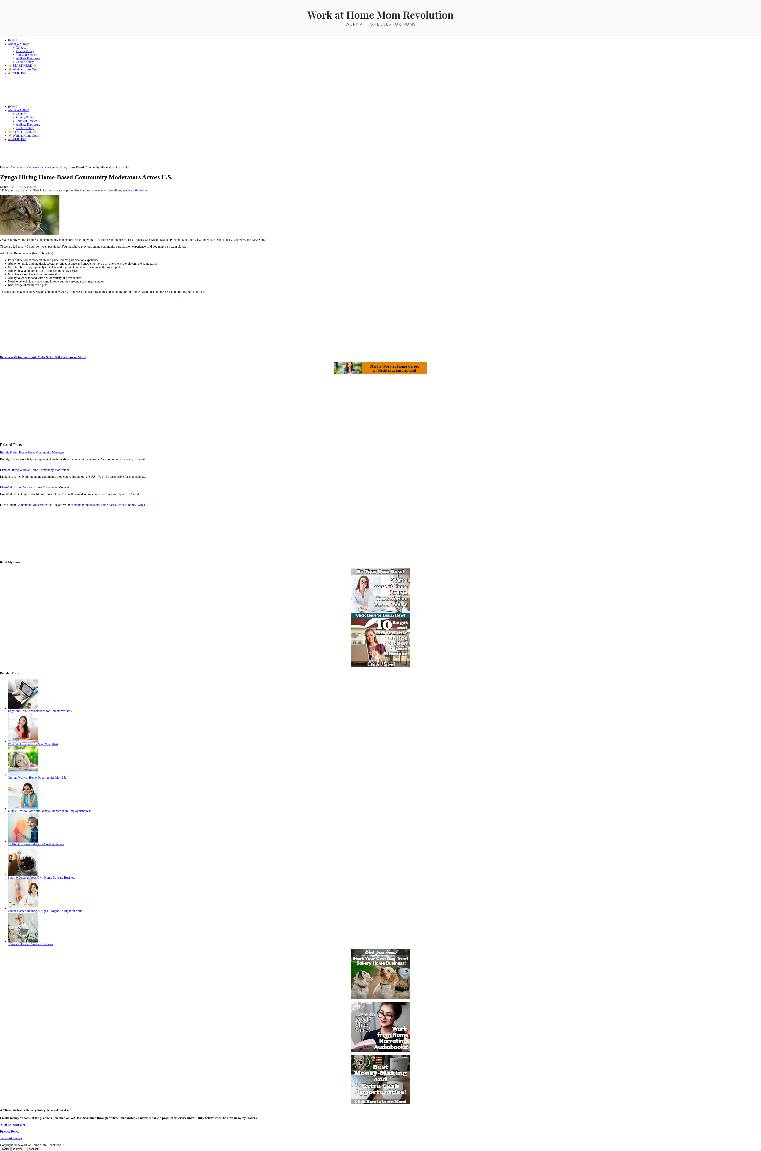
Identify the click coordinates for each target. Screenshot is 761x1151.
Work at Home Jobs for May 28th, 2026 (33, 744)
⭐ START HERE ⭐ (22, 65)
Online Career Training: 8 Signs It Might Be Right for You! (45, 911)
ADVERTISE (17, 73)
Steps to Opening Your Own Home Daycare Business (41, 877)
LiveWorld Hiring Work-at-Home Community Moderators (36, 487)
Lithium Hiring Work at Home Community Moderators (34, 470)
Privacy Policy (25, 51)
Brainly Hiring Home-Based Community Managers (32, 452)
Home (4, 167)
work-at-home (126, 504)
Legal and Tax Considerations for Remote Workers (40, 711)
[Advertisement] (72, 153)
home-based (108, 504)
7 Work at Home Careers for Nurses (30, 944)
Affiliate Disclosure (28, 58)
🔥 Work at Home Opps (23, 69)
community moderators (85, 504)
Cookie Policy (25, 61)
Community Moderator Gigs (28, 167)
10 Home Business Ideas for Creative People (36, 844)
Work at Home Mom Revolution (380, 14)
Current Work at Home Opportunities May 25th (37, 777)
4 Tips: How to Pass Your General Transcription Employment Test (49, 811)
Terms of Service (26, 54)
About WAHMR (18, 44)
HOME (12, 40)
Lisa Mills (30, 186)
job (180, 291)
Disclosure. (141, 190)
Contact (21, 47)
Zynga (141, 504)
